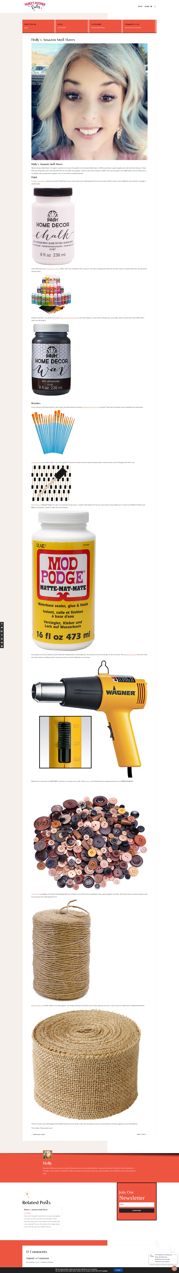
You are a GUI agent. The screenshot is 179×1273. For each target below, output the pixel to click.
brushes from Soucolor (91, 407)
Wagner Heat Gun (129, 655)
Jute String (35, 894)
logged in (38, 1262)
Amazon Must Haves (98, 28)
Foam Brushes (36, 462)
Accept (118, 1270)
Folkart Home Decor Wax (68, 318)
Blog (140, 6)
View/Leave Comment (133, 26)
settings (104, 1271)
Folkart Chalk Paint (38, 181)
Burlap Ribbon (36, 1005)
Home (147, 6)
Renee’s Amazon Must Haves (36, 1209)
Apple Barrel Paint (53, 269)
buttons (88, 781)
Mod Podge (35, 505)
